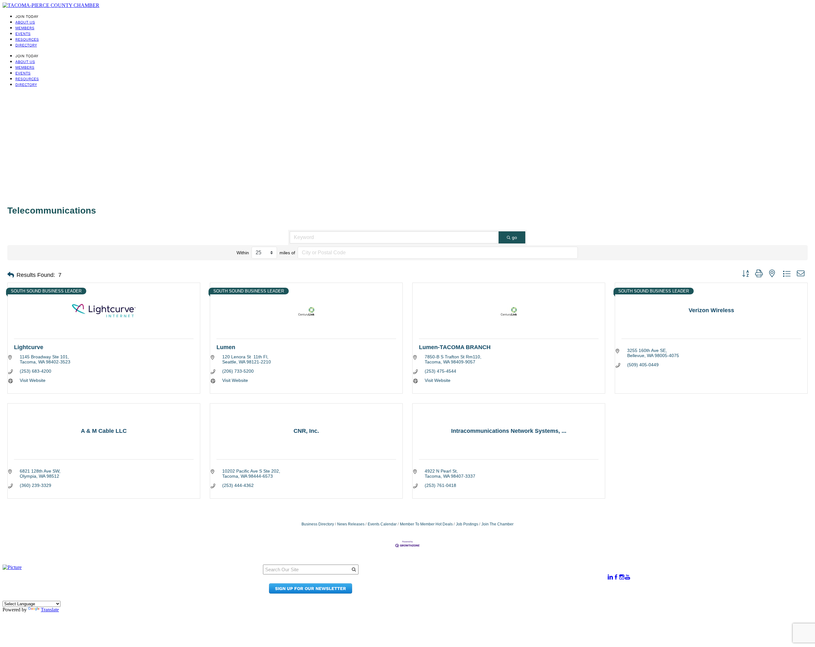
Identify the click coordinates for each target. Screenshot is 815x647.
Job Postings (467, 524)
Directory (26, 45)
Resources (27, 39)
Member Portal (495, 574)
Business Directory (317, 524)
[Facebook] (616, 577)
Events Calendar (382, 524)
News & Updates (497, 580)
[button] (10, 275)
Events (23, 34)
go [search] (514, 237)
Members (24, 28)
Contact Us (491, 586)
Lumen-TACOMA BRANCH (455, 347)
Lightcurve (28, 347)
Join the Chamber (499, 592)
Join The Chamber (497, 524)
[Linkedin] (610, 577)
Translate (50, 609)
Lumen (225, 347)
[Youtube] (627, 577)
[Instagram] (621, 577)
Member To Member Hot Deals (426, 524)
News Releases (351, 524)
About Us (25, 22)
